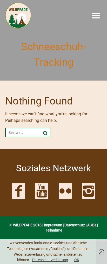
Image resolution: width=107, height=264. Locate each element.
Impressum (53, 225)
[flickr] (65, 191)
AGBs (91, 225)
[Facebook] (18, 191)
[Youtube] (41, 191)
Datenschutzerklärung (50, 260)
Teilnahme (54, 230)
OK (76, 260)
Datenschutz (74, 225)
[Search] (45, 133)
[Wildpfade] (38, 16)
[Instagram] (88, 191)
